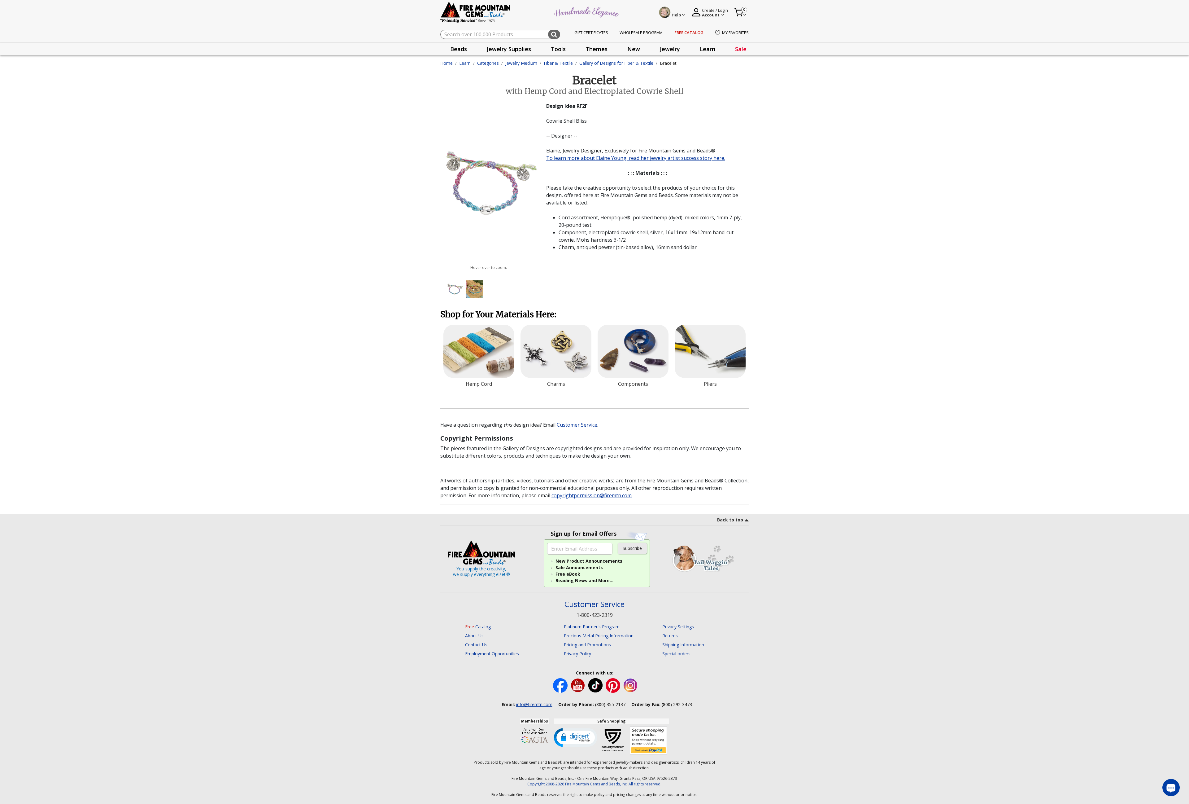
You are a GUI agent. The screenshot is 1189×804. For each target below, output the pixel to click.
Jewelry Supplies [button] (509, 49)
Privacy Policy (577, 654)
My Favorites (735, 32)
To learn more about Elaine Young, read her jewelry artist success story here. (635, 158)
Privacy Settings (678, 627)
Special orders (676, 654)
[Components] (633, 351)
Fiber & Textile (558, 63)
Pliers (710, 384)
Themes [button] (597, 49)
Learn (465, 63)
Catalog (478, 627)
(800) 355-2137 (610, 704)
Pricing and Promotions (587, 645)
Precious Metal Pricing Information (599, 636)
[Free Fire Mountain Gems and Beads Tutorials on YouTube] (578, 685)
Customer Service (577, 424)
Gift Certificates (591, 32)
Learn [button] (707, 49)
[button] (575, 737)
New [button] (633, 49)
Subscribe (632, 548)
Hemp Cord (479, 384)
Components (633, 384)
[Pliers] (710, 351)
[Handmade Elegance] (587, 11)
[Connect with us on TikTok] (596, 685)
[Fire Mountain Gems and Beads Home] (475, 12)
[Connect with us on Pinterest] (613, 685)
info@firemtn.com (534, 704)
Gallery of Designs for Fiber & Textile (616, 63)
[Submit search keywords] (554, 34)
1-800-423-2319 (595, 615)
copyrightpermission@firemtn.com (591, 495)
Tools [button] (558, 49)
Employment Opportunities (492, 654)
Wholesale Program (641, 32)
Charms (556, 384)
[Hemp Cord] (478, 351)
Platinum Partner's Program (592, 627)
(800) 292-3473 (677, 704)
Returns (670, 636)
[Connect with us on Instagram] (630, 685)
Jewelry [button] (670, 49)
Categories (488, 63)
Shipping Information (683, 645)
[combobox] (500, 34)
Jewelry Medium (521, 63)
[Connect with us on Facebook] (561, 685)
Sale (741, 49)
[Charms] (555, 351)
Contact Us (476, 645)
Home (446, 63)
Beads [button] (458, 49)
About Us (474, 636)
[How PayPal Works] (648, 741)
